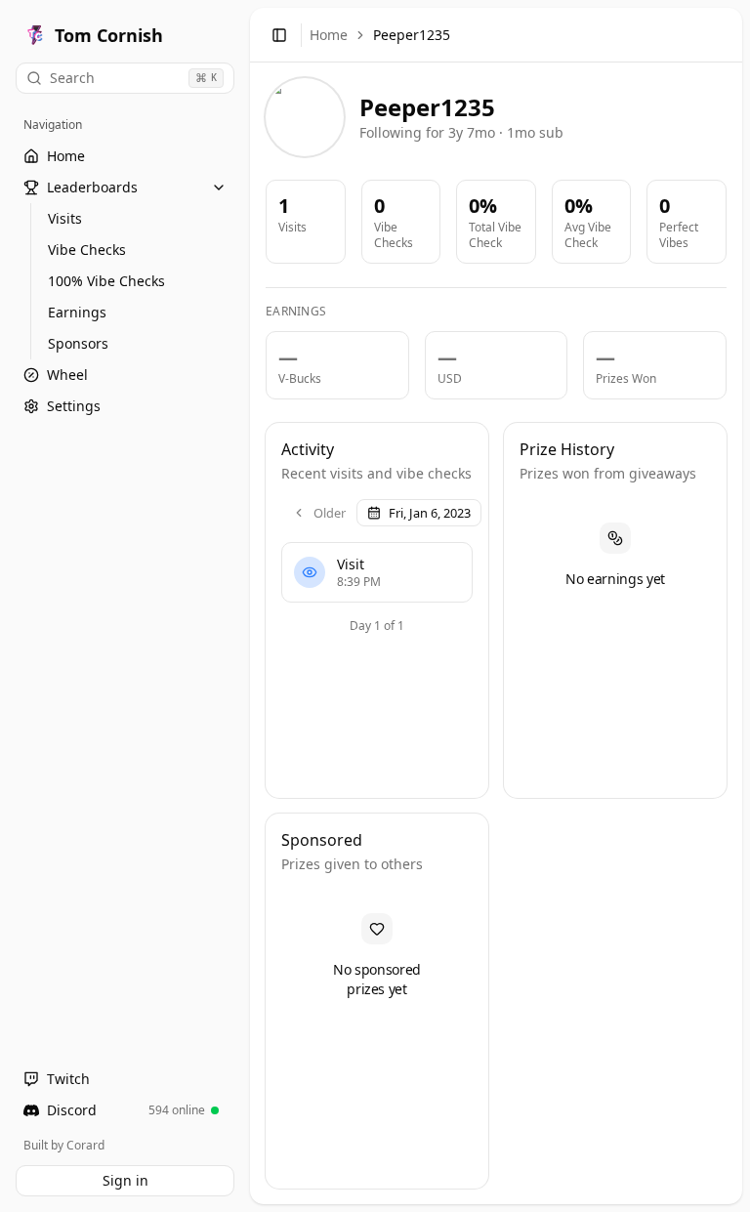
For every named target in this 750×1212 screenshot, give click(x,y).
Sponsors (78, 343)
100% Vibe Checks (106, 281)
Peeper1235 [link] (411, 34)
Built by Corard (63, 1145)
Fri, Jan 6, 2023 (430, 513)
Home (329, 34)
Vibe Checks (87, 249)
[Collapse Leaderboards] (218, 187)
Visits (65, 218)
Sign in (125, 1180)
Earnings (77, 312)
